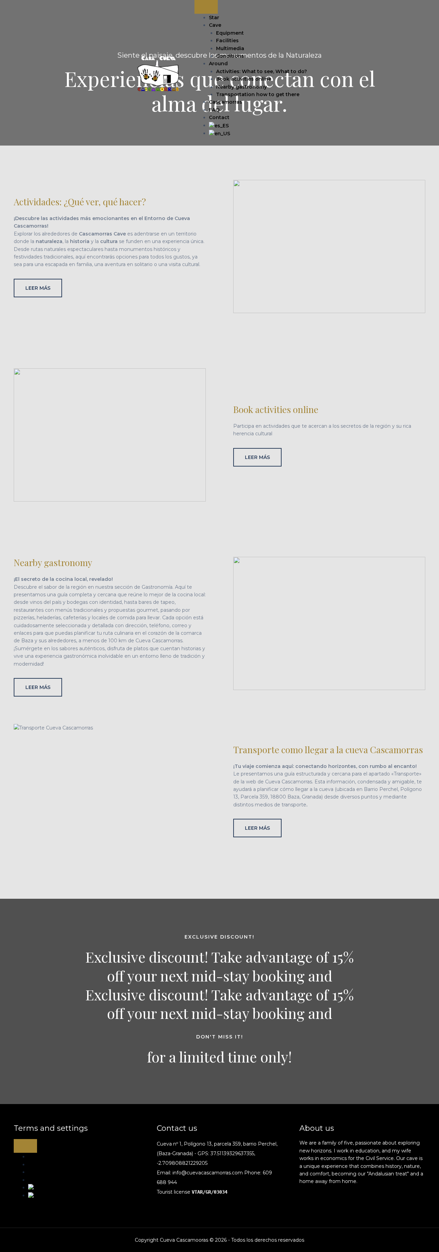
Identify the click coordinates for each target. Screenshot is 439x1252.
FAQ (214, 110)
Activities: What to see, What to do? (261, 71)
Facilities (227, 40)
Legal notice (43, 1164)
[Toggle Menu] (206, 7)
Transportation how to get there (257, 94)
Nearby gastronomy (241, 87)
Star (214, 17)
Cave (215, 25)
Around (218, 63)
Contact (219, 117)
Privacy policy (44, 1180)
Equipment (230, 33)
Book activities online (243, 79)
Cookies (37, 1172)
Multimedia (230, 48)
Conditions (230, 56)
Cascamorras (225, 102)
